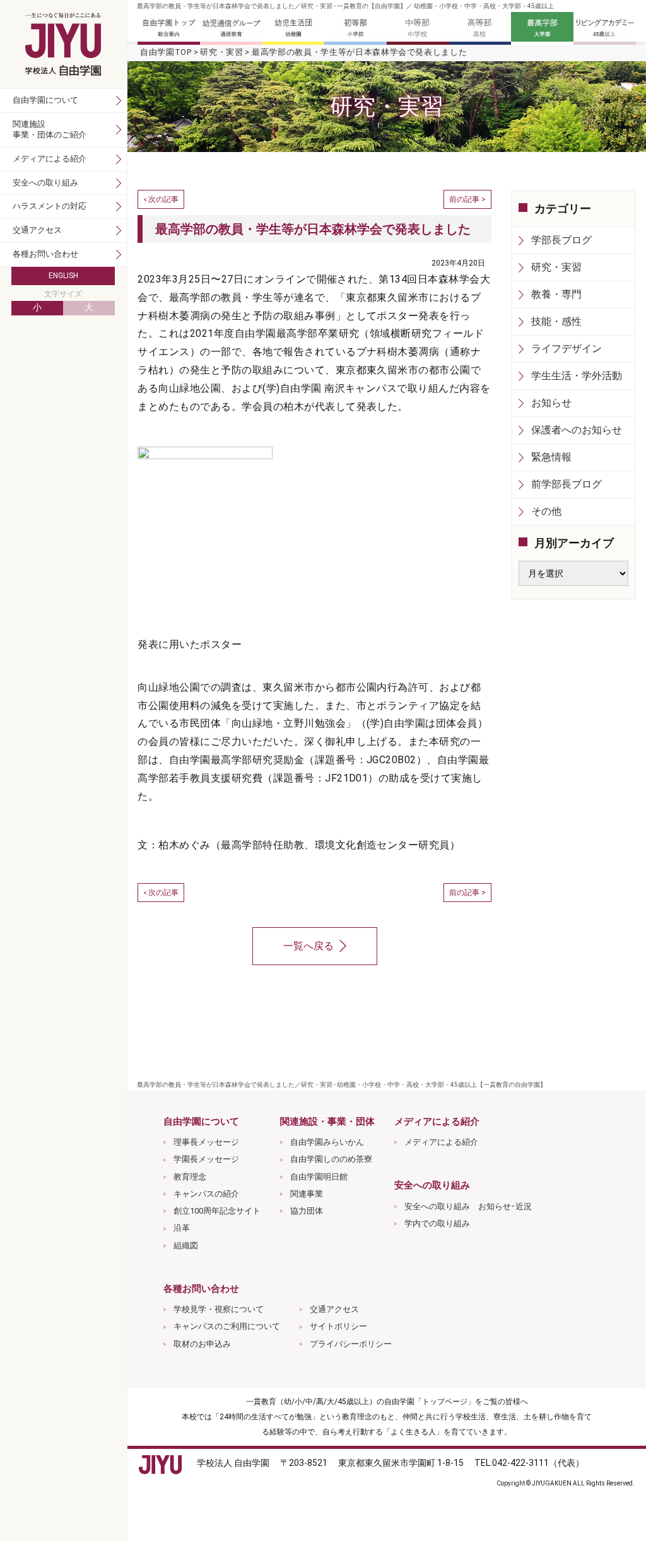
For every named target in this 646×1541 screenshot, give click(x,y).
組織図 (185, 1245)
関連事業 (306, 1193)
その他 (546, 511)
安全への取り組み (45, 182)
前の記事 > (467, 199)
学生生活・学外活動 (576, 376)
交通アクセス (334, 1309)
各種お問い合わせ (45, 254)
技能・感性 (556, 321)
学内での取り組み (437, 1223)
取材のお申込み (202, 1344)
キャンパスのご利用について (226, 1326)
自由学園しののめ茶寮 (331, 1159)
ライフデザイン (566, 348)
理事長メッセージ (206, 1142)
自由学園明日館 (319, 1176)
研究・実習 (221, 52)
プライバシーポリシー (351, 1344)
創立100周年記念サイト (217, 1211)
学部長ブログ (561, 240)
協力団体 (306, 1211)
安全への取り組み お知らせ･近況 (468, 1206)
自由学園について (45, 100)
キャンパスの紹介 (206, 1193)
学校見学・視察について (218, 1309)
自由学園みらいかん (327, 1142)
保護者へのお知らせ (576, 430)
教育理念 (189, 1176)
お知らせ (551, 403)
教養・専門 (556, 294)
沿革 (181, 1228)
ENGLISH (63, 275)
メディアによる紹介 (441, 1142)
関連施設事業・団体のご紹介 (49, 129)
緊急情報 (551, 457)
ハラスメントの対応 (49, 206)
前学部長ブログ (566, 484)
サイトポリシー (338, 1326)
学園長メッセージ (206, 1159)
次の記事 (163, 199)
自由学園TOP (166, 52)
